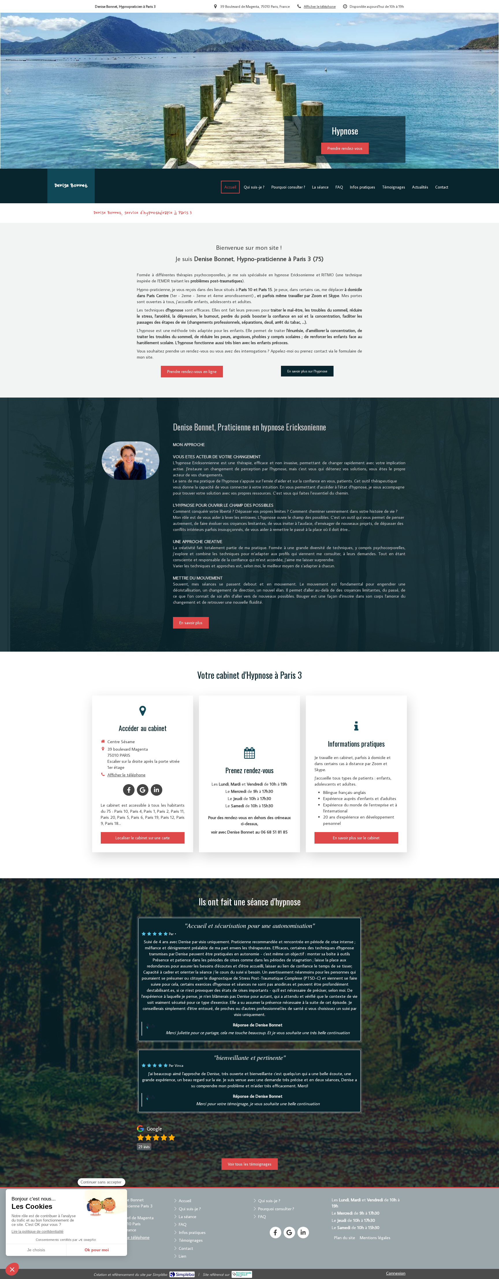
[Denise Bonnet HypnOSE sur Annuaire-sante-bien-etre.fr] (242, 1274)
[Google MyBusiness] (142, 790)
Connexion (395, 1273)
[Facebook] (129, 790)
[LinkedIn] (156, 790)
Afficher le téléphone (320, 6)
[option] (249, 91)
